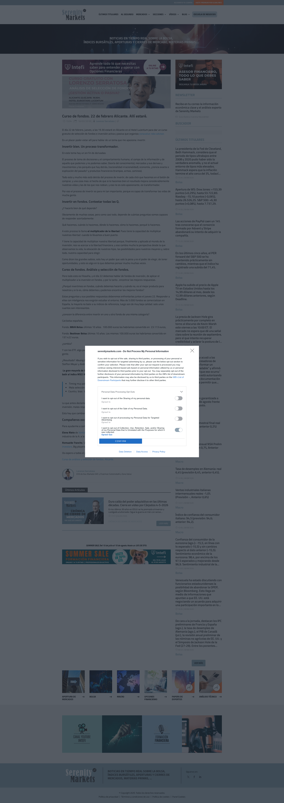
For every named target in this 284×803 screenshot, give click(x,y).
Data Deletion (125, 451)
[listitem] (142, 391)
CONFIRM (120, 441)
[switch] (179, 398)
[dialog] (142, 401)
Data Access (142, 451)
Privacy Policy (158, 451)
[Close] (193, 351)
